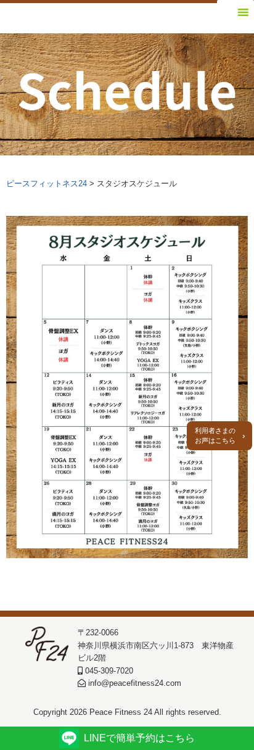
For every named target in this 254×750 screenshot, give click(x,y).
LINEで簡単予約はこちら (139, 738)
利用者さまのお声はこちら (215, 436)
